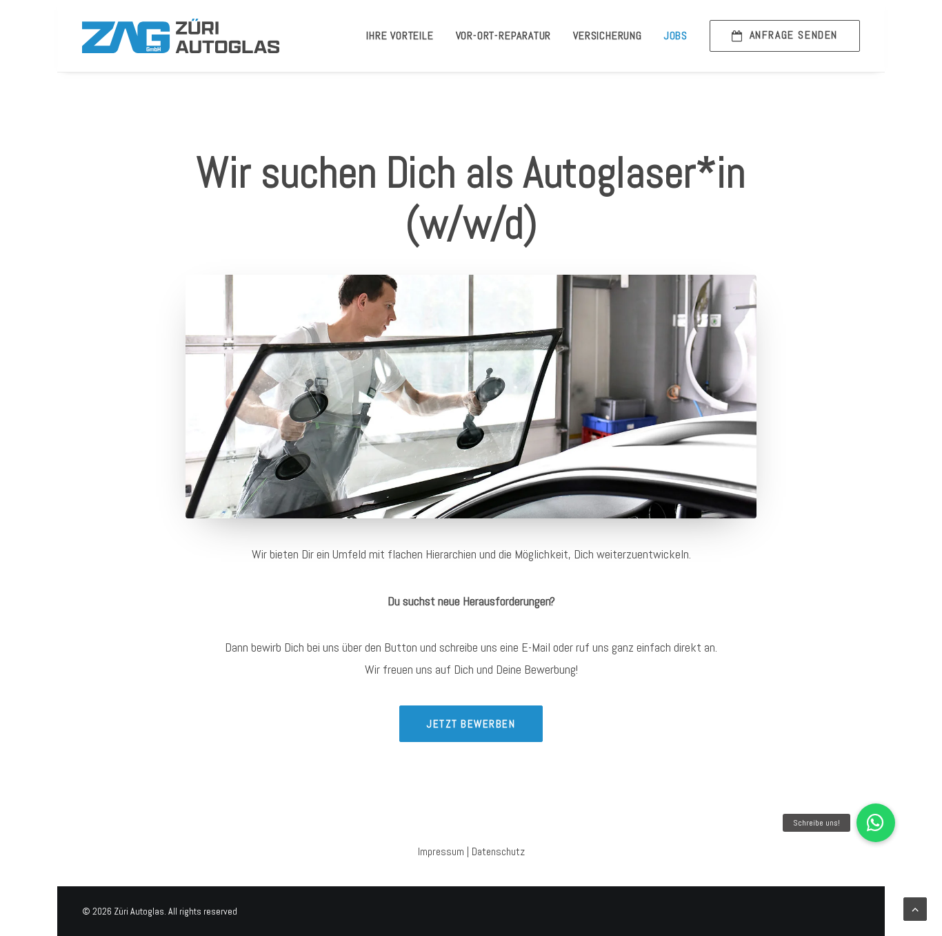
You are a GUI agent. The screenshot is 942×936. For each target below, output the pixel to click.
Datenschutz (498, 851)
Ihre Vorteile (399, 35)
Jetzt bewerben (471, 723)
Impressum (441, 851)
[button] (875, 822)
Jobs (676, 35)
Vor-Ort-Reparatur (504, 35)
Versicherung (607, 35)
